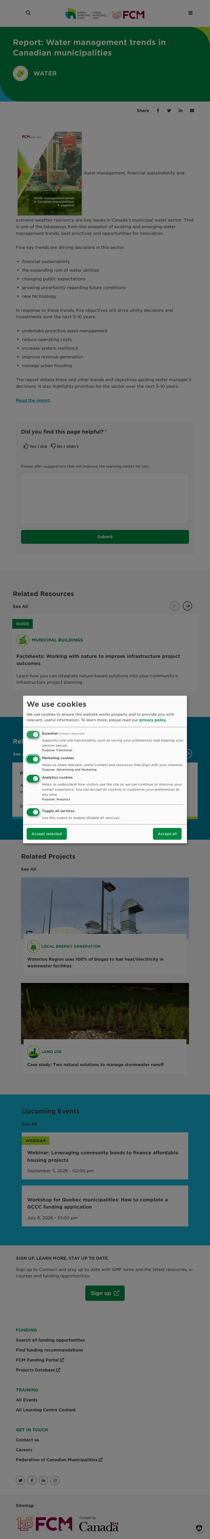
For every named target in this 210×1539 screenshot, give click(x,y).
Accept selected (47, 834)
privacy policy (152, 720)
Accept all (167, 834)
